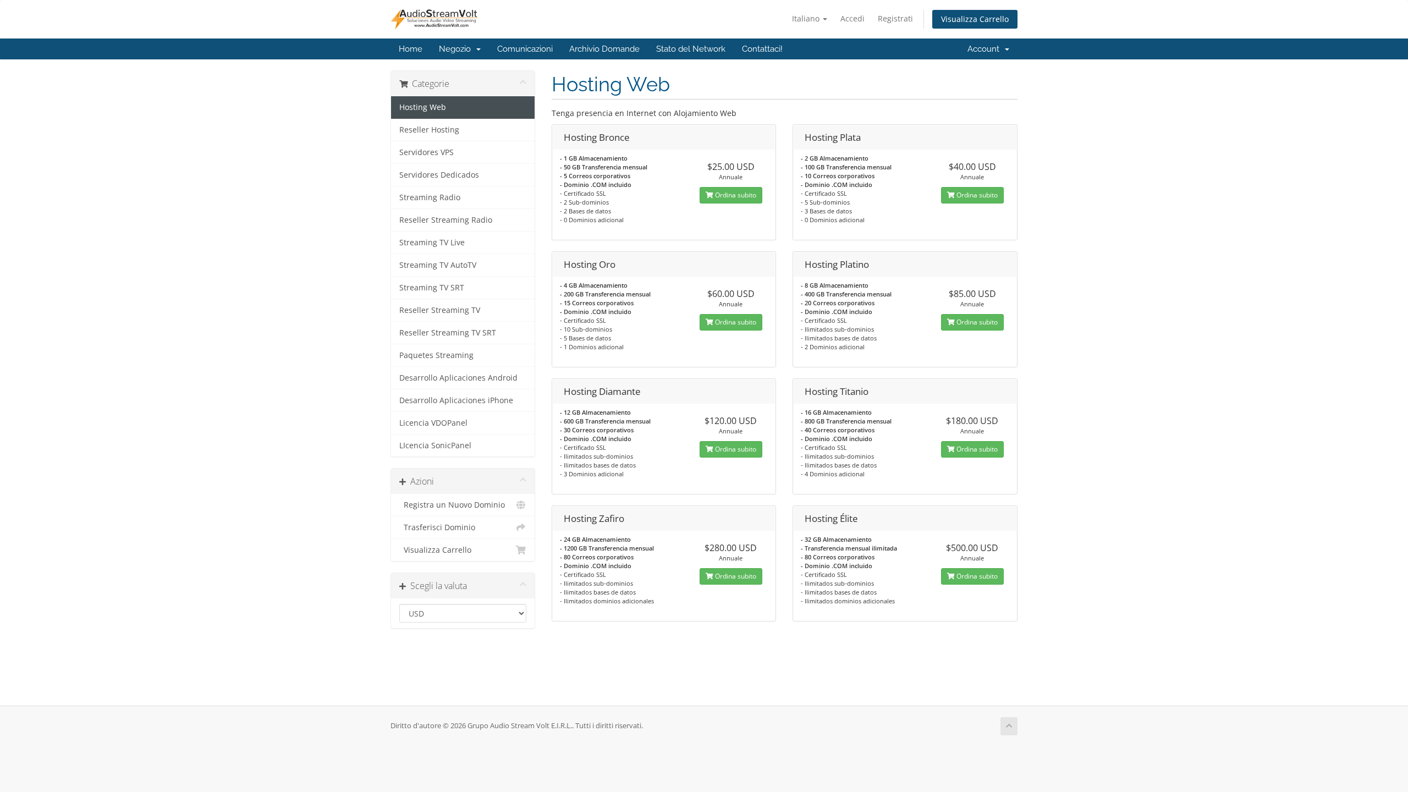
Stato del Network (690, 49)
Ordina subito (734, 195)
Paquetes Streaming (436, 355)
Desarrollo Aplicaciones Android (458, 378)
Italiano (807, 18)
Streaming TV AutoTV (437, 265)
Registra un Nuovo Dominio (452, 505)
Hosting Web (422, 107)
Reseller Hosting (429, 130)
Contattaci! (762, 49)
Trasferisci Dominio (437, 527)
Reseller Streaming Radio (445, 220)
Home (410, 49)
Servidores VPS (426, 152)
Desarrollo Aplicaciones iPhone (456, 400)
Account (985, 49)
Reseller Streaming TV (439, 310)
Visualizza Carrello (975, 19)
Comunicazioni (525, 49)
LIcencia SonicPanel (435, 445)
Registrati (895, 18)
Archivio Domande (604, 49)
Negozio (457, 49)
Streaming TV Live (432, 243)
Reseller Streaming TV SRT (447, 333)
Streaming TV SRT (431, 288)
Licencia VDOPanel (433, 423)
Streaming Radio (429, 197)
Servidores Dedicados (439, 175)
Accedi (852, 18)
